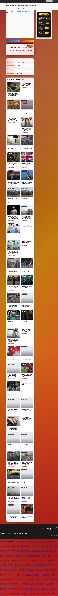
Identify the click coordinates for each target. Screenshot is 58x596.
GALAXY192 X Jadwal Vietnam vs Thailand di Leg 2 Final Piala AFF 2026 (27, 270)
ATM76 (46, 566)
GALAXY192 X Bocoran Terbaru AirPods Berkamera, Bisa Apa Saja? (27, 516)
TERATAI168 (6, 547)
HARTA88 (40, 545)
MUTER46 (27, 555)
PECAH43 (6, 559)
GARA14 (21, 580)
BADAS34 (55, 546)
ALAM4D (1, 560)
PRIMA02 (22, 588)
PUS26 (27, 570)
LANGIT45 (22, 584)
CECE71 (34, 559)
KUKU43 (25, 545)
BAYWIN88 (52, 545)
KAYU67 (9, 560)
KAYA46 (9, 588)
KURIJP (18, 588)
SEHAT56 (50, 590)
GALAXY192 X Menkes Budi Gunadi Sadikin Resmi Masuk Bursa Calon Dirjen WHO (13, 182)
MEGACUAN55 (14, 559)
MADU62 (51, 580)
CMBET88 (23, 589)
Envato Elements (3, 533)
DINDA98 (29, 561)
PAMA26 (46, 554)
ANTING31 (5, 590)
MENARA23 (9, 566)
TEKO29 (39, 550)
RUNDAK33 (36, 565)
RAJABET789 (14, 571)
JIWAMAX (18, 571)
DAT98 (25, 571)
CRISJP (54, 584)
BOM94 (26, 561)
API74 (44, 545)
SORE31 (32, 578)
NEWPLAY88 (39, 542)
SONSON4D (33, 579)
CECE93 (25, 580)
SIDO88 (50, 550)
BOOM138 (39, 560)
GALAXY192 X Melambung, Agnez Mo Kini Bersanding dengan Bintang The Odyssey (27, 129)
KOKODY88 (50, 584)
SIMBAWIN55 (33, 564)
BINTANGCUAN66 (8, 592)
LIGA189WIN (13, 584)
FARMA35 (13, 565)
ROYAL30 (1, 550)
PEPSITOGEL (45, 575)
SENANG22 (32, 569)
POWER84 (43, 571)
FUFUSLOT (22, 542)
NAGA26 (9, 594)
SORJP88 (9, 568)
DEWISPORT (2, 547)
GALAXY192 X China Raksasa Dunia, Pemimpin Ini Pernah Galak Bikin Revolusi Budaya (13, 358)
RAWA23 (23, 570)
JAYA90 (43, 590)
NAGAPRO (22, 590)
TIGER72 (53, 560)
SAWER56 (16, 565)
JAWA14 (19, 575)
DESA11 (36, 560)
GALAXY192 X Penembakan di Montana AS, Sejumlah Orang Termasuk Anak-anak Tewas (13, 481)
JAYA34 (10, 583)
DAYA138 (7, 542)
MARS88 (17, 568)
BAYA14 (9, 589)
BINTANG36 (48, 565)
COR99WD (38, 588)
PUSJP (38, 554)
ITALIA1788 (30, 570)
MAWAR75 (8, 546)
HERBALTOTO (28, 578)
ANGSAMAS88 (18, 541)
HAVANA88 (41, 554)
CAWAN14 (38, 556)
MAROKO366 (9, 552)
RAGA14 (17, 592)
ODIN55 (1, 546)
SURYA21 (50, 557)
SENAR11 (25, 587)
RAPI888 (30, 566)
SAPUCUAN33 (25, 594)
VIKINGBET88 (55, 587)
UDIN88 (5, 552)
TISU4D (5, 584)
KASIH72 (1, 551)
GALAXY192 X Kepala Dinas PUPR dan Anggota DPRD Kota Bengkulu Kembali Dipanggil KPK (13, 94)
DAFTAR (27, 40)
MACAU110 (28, 573)
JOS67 (39, 578)
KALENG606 (14, 585)
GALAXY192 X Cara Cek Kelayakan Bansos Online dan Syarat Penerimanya (12, 305)
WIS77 (4, 575)
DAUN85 (5, 571)
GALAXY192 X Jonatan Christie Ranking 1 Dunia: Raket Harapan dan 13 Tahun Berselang (13, 217)
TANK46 (4, 556)
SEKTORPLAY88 (26, 568)
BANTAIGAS (9, 574)
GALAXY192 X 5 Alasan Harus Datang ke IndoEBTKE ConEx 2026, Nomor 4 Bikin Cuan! (27, 147)
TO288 (13, 578)
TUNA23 (55, 551)
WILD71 (37, 575)
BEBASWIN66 (13, 557)
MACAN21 (19, 555)
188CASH (31, 555)
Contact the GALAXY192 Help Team (43, 40)
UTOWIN (53, 559)
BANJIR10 (45, 593)
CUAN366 (44, 552)
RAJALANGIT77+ (2, 561)
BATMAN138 (14, 552)
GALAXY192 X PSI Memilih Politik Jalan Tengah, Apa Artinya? (26, 383)
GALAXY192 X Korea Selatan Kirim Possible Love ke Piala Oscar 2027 (13, 393)
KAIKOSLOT (39, 546)
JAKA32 (5, 569)
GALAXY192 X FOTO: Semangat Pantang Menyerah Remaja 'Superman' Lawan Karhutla (13, 463)
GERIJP (52, 561)
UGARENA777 (42, 570)
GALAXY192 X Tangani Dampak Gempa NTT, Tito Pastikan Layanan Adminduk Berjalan (13, 323)
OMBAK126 (53, 566)
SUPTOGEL (42, 580)
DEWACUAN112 (6, 554)
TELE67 (20, 578)
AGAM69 (9, 590)
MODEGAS (46, 569)
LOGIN (13, 40)
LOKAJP (29, 571)
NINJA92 (27, 541)
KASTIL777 (25, 593)
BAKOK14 (29, 579)
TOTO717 (31, 542)
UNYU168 (16, 564)
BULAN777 (22, 541)
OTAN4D (49, 559)
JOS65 (6, 580)
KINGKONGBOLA (37, 547)
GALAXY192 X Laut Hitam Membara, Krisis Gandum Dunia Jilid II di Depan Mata (13, 112)
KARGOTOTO (2, 559)
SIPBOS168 (11, 554)
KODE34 (16, 578)
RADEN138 (30, 559)
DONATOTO (14, 555)
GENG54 (35, 584)
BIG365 (12, 575)
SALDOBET (9, 569)
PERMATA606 (43, 555)
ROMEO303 (37, 551)
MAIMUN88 (33, 592)
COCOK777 (51, 570)
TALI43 (22, 545)
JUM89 (33, 550)
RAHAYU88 (13, 541)
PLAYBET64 (29, 580)
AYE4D (31, 590)
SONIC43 (38, 568)
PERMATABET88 (51, 573)
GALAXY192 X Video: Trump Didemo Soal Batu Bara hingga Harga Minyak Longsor (27, 305)
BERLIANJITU (47, 580)
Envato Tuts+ (16, 533)
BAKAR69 (35, 578)
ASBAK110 (34, 542)
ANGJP (42, 556)
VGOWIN (42, 566)
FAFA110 (23, 556)
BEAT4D (51, 574)
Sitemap (26, 533)
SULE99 (17, 569)
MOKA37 (19, 547)
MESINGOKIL (20, 573)
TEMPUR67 (34, 593)
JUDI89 (9, 579)
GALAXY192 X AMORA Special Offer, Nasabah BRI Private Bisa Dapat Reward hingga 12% (13, 375)
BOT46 (1, 592)
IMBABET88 (1, 589)
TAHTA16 (21, 583)
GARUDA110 (32, 545)
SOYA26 (25, 565)
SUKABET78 (38, 580)
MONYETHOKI (2, 573)
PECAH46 (8, 556)
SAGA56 (25, 551)
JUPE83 (6, 566)
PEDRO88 (32, 560)
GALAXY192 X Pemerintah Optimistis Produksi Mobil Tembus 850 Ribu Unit (26, 330)
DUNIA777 (5, 550)
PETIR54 (46, 584)
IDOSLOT (54, 589)
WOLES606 (46, 557)
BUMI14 (26, 557)
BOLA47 (38, 570)
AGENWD (5, 560)
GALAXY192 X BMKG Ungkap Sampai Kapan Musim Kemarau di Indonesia (27, 463)
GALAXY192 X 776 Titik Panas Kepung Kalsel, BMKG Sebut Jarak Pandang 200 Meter (13, 498)
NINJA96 (45, 556)
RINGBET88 (18, 546)
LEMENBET (31, 585)
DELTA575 (33, 580)
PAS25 (5, 546)
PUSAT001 (27, 556)
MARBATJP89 (20, 564)
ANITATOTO (34, 546)
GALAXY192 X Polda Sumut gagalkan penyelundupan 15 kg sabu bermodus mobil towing (26, 498)
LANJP (1, 564)
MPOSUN (1, 571)
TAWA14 (6, 594)
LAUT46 (16, 594)
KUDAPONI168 (6, 585)
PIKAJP (13, 594)
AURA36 (26, 546)
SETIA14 (23, 559)
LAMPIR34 (6, 570)
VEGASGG (20, 560)
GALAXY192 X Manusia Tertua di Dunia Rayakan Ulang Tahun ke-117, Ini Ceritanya (26, 164)
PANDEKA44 (22, 585)
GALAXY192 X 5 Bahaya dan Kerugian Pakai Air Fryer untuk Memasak (13, 147)
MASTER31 (36, 561)
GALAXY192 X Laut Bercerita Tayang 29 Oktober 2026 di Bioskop (27, 323)
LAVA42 (42, 547)
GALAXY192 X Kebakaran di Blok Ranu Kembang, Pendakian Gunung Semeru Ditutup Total (27, 242)
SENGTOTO (13, 579)
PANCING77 (16, 560)
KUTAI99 (22, 571)
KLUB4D (31, 574)
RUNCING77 (54, 554)
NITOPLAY (55, 561)
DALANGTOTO (43, 592)
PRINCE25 (21, 550)
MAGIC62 (34, 574)
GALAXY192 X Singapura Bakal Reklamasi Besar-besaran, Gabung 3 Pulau (26, 217)
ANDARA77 (5, 568)
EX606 (34, 587)
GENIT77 (18, 552)
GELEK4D (53, 565)
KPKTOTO (43, 578)
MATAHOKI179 (49, 552)
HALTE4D (42, 593)
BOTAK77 (44, 561)
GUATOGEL (40, 565)
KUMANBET (1, 555)
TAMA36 (46, 550)
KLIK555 (50, 569)
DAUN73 (15, 575)
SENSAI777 (13, 583)
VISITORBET (38, 566)
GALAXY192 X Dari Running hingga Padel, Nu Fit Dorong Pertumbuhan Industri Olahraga (13, 516)
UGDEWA (29, 550)
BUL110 (15, 589)
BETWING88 (18, 566)
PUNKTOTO (52, 547)
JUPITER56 (1, 554)
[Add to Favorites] (3, 11)
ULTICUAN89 (31, 547)
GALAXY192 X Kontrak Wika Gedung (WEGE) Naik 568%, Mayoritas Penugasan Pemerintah (13, 252)
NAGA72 (25, 564)
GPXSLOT (53, 552)
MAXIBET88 (35, 552)
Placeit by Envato (10, 533)
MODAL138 (47, 574)
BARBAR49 (26, 588)
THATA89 (17, 557)
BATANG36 (9, 571)
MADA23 (45, 565)
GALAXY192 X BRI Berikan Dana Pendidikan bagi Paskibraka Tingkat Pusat (13, 235)
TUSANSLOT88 (19, 561)
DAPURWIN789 (43, 551)
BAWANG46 (44, 542)
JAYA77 (9, 550)
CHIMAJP (25, 560)
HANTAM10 (40, 559)
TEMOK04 (51, 571)
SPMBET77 (50, 564)
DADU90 (28, 560)
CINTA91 (11, 561)
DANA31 (55, 585)
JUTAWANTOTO (14, 588)
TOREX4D (17, 551)
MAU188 (39, 555)
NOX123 (12, 589)
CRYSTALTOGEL (13, 590)
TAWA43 (1, 556)
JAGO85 (17, 550)
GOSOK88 (1, 569)
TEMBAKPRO (9, 551)
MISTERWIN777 (2, 542)
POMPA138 (45, 559)
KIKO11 (54, 557)
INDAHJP (35, 573)
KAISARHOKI (10, 555)
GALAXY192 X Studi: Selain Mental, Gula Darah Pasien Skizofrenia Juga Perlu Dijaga (13, 340)
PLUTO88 (42, 584)
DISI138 (1, 575)
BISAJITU (23, 554)
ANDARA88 (55, 570)
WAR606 (4, 587)
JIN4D (53, 569)
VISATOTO (19, 589)
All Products (21, 533)
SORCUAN (4, 557)
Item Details (8, 8)
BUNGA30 (1, 584)
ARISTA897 (8, 575)
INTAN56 (41, 583)
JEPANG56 (42, 588)
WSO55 (25, 575)
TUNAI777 (18, 545)
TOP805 (35, 568)
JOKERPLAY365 (2, 593)
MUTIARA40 (54, 568)
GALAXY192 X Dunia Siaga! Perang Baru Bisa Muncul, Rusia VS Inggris (13, 410)
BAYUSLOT (28, 569)
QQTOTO (19, 554)
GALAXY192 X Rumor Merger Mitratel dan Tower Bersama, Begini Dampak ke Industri (27, 182)
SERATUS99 (9, 541)
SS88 (50, 555)
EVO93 (47, 573)
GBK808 (47, 555)
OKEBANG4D (40, 552)
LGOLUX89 (23, 555)
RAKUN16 (26, 566)
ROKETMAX (30, 594)
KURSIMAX (47, 551)
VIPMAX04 (55, 564)
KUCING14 (21, 568)
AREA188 (36, 545)
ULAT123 (4, 541)
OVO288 (53, 575)
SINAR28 (48, 547)
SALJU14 (12, 560)
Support (26, 8)
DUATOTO (32, 565)
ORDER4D (6, 578)
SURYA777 (39, 585)
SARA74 (1, 545)
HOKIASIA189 (11, 573)
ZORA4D (50, 568)
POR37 (31, 554)
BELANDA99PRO (48, 541)
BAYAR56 (19, 556)
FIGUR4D (34, 554)
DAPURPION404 (13, 546)
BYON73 (5, 574)
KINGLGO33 (1, 566)
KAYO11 (53, 556)
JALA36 (17, 587)
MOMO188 (13, 568)
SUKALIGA (39, 541)
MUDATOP (5, 588)
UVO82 (10, 578)
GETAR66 (35, 555)
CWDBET (46, 588)
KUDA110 (52, 583)
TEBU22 (49, 566)
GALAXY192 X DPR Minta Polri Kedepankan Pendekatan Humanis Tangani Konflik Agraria (13, 119)
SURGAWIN (31, 584)
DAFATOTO (26, 552)
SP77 (44, 547)
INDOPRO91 (47, 592)
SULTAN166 (1, 574)
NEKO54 (11, 547)
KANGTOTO (53, 541)
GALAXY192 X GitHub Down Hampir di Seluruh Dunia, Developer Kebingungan (13, 428)
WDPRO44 (14, 580)
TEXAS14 (12, 556)
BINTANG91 (27, 585)
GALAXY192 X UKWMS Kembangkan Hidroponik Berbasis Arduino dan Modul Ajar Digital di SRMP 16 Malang (27, 225)
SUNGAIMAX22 (21, 587)
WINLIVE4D (46, 570)
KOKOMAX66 (20, 594)
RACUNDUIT (12, 564)
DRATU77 (22, 566)
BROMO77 (9, 545)
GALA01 (53, 588)
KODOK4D (18, 542)
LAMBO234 (38, 592)
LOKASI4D (20, 569)
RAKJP (10, 559)
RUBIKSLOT (25, 592)
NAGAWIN (8, 565)
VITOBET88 (55, 579)
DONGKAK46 (54, 550)
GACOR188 (30, 546)
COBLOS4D (1, 552)
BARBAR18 (21, 551)
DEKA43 (24, 569)
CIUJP (5, 589)
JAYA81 (4, 564)
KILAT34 (41, 575)
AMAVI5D (9, 557)
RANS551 (6, 555)
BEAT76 (28, 583)
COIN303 (50, 589)
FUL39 (37, 559)
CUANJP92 (41, 557)
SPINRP (23, 578)
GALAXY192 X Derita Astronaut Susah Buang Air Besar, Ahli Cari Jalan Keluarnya (26, 411)
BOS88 (26, 559)
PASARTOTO (27, 547)
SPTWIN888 (52, 542)
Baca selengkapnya (11, 97)
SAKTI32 (39, 584)
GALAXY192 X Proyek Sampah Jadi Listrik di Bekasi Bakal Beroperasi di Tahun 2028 (26, 200)
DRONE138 (47, 571)
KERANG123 (1, 570)
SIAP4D (34, 588)
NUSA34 (40, 561)
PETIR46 (30, 541)
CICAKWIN (49, 554)
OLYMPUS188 (33, 571)
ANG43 (55, 580)
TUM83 (43, 589)
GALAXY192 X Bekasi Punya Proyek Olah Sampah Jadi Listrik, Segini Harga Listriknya (13, 200)
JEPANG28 (22, 546)
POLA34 (38, 593)
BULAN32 (49, 556)
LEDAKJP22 (14, 574)
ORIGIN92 (24, 583)
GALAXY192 (7, 3)
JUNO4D (1, 568)
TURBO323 (10, 570)
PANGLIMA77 (37, 569)
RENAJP (32, 589)
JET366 (4, 592)
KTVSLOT (42, 569)
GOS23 (32, 573)
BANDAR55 (43, 574)
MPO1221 (13, 569)
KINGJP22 (51, 546)
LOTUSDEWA (14, 545)
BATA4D (14, 542)
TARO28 (36, 585)
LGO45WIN (33, 566)
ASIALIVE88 (10, 580)
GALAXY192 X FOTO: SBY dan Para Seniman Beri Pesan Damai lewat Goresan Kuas (13, 288)
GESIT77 (48, 542)
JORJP (52, 592)
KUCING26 (1, 579)
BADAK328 (43, 546)
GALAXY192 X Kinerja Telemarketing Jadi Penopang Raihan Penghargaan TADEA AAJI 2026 (27, 418)
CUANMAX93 (42, 564)
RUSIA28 (15, 554)
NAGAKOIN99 (30, 587)
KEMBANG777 (2, 578)
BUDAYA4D (49, 575)
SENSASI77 (23, 574)
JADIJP (5, 551)
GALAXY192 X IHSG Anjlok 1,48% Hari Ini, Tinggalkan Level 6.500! (26, 481)
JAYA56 (18, 580)
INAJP (1, 557)
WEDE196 (37, 579)
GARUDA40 (29, 551)
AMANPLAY (27, 554)
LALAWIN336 (42, 587)
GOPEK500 (21, 557)
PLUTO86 (42, 568)
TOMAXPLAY (2, 594)
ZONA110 (43, 550)
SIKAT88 (6, 583)
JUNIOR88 (35, 589)
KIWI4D (28, 545)
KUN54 (35, 556)
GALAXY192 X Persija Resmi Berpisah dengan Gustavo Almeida (27, 375)
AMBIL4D (10, 542)
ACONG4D (5, 579)
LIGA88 (36, 550)
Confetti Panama (13, 6)
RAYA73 (56, 545)
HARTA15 (31, 556)
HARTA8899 (2, 583)
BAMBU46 (22, 552)
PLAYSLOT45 (27, 542)
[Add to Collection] (3, 14)
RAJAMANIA (47, 545)
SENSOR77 (14, 570)
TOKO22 (28, 565)
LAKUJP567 (46, 568)
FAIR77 (1, 565)
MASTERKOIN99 (46, 579)
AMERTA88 (17, 584)
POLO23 (24, 573)
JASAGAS (46, 589)
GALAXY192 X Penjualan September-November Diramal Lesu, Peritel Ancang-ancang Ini (12, 270)
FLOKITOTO (18, 559)
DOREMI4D (8, 584)
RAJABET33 (37, 557)
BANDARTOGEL (38, 571)
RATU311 (25, 550)
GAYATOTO (5, 545)
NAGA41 (49, 593)
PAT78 (23, 561)
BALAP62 (13, 551)
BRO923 (56, 556)
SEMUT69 (21, 592)
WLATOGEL (47, 578)
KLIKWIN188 (48, 560)
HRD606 (16, 573)
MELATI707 (18, 574)
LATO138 (18, 593)
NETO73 (1, 541)
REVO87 (47, 546)
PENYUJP (43, 541)
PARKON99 (29, 592)
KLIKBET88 (21, 565)
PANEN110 (38, 564)
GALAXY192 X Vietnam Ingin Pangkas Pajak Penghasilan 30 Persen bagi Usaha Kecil (27, 112)
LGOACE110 (19, 570)
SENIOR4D (4, 565)
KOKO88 (50, 588)
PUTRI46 (23, 547)
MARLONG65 (15, 547)
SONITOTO (29, 557)
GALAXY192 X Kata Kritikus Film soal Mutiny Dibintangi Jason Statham (27, 287)
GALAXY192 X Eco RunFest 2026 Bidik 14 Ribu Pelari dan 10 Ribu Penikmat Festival (27, 358)
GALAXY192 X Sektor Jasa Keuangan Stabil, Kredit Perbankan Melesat (26, 84)
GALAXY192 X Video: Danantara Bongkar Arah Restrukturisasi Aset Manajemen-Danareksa (26, 446)
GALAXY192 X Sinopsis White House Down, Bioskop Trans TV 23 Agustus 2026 (13, 164)
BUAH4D (7, 564)
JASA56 (16, 556)
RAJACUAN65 (12, 587)
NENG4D (55, 574)
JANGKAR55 (27, 589)
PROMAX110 (34, 541)
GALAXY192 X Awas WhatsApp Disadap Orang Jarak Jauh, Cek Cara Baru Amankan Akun (13, 446)
